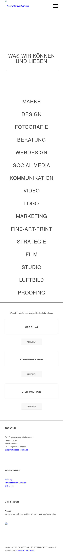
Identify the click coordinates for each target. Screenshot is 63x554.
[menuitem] (54, 6)
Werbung (31, 327)
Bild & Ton (9, 485)
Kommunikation (31, 359)
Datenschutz (30, 550)
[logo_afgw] (26, 6)
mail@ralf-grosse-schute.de (16, 449)
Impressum (20, 550)
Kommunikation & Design (15, 482)
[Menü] (54, 6)
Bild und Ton (31, 391)
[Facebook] (8, 526)
